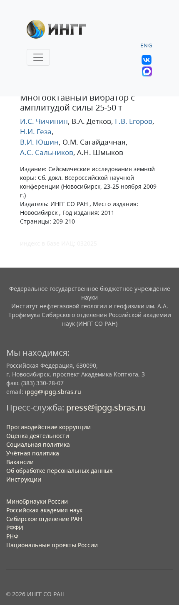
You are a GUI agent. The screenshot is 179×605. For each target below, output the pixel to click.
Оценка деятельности (37, 436)
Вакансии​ (20, 462)
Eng (146, 45)
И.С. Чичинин (44, 121)
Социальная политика (38, 444)
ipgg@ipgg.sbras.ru (53, 392)
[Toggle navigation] (38, 57)
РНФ (12, 536)
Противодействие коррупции (48, 427)
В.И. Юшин (39, 142)
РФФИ (14, 527)
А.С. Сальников (46, 152)
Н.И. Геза (36, 131)
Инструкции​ (23, 479)
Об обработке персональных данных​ (59, 471)
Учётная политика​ (32, 453)
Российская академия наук (44, 510)
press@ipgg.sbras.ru (106, 407)
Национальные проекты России (52, 545)
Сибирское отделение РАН (44, 519)
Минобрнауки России (37, 501)
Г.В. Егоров (132, 121)
